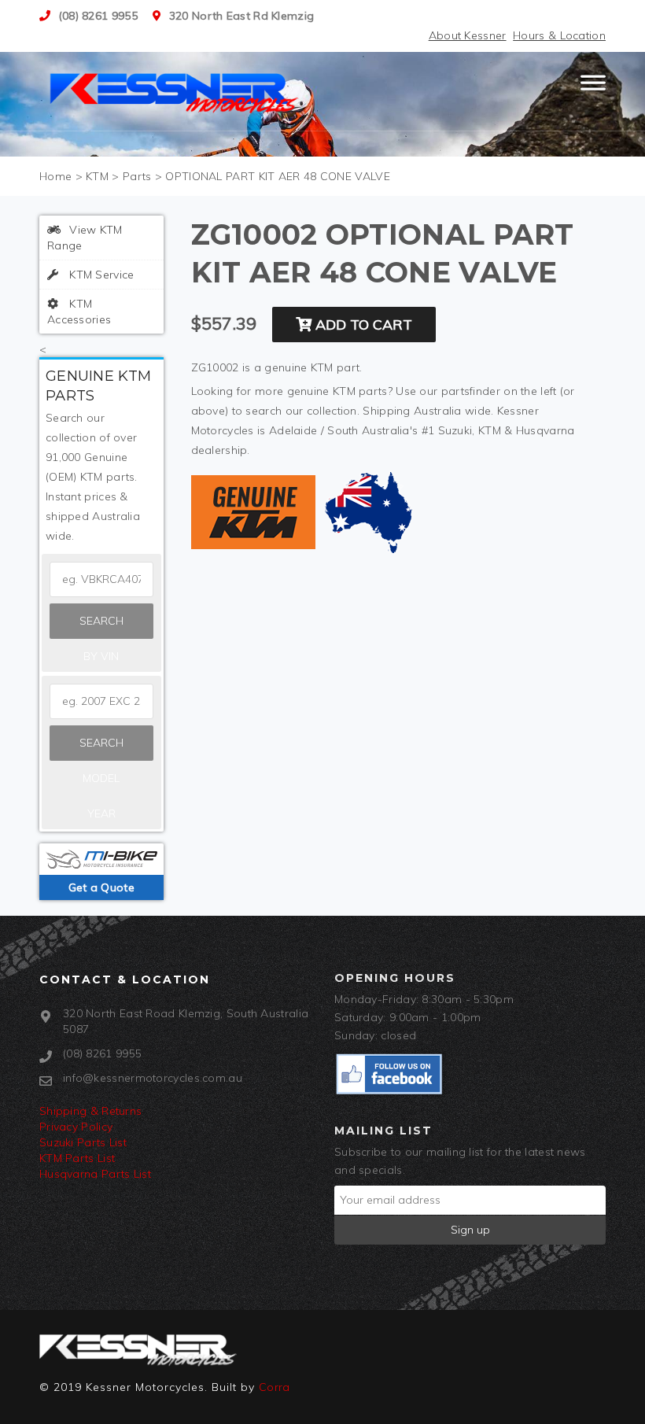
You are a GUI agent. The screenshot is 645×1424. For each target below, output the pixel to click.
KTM (97, 176)
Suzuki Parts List (83, 1142)
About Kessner (468, 35)
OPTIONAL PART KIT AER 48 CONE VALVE (277, 176)
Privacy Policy (75, 1127)
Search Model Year (101, 748)
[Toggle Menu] (593, 90)
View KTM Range (85, 238)
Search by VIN (101, 626)
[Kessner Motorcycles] (175, 91)
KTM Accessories (79, 311)
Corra (274, 1387)
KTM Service (100, 274)
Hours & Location (559, 35)
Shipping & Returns (90, 1111)
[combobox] (101, 701)
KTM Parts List (77, 1158)
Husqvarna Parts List (95, 1174)
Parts (137, 176)
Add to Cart (361, 324)
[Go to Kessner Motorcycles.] (55, 176)
